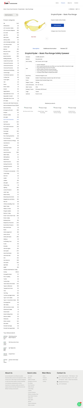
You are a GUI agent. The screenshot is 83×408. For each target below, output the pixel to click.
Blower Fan (6, 54)
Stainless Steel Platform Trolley (11, 269)
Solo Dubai (6, 262)
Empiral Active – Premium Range (72, 112)
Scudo (5, 243)
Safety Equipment (8, 232)
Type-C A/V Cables (8, 297)
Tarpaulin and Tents (8, 288)
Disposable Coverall (8, 96)
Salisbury (6, 239)
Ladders (5, 180)
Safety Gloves (7, 234)
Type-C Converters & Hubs (10, 300)
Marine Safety (7, 194)
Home (5, 9)
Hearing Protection (8, 164)
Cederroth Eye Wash (8, 61)
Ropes (5, 229)
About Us (45, 379)
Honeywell (6, 168)
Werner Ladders (7, 316)
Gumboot (6, 145)
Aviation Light (7, 46)
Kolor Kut (6, 175)
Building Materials (7, 58)
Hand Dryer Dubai (7, 147)
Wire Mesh (6, 323)
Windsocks (6, 318)
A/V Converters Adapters (9, 30)
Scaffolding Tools (7, 241)
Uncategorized (7, 302)
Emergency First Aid (8, 110)
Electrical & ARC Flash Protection (11, 103)
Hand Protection (7, 152)
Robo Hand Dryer (7, 227)
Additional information (49, 48)
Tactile (5, 279)
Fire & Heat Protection (8, 126)
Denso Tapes (6, 86)
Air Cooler (6, 32)
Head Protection (7, 161)
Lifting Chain (6, 185)
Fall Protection (7, 124)
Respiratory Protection (9, 222)
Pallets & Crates (7, 208)
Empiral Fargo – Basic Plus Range (42, 112)
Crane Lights (6, 79)
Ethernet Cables (7, 114)
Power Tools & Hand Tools (9, 215)
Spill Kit (29, 401)
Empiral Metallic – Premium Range (57, 112)
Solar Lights (6, 250)
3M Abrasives (6, 25)
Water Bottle (6, 311)
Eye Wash (6, 122)
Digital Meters (7, 91)
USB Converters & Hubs (9, 307)
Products (45, 377)
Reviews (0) (64, 48)
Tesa (5, 290)
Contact (44, 381)
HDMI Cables (6, 154)
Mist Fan (5, 201)
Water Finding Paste (8, 314)
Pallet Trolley (6, 206)
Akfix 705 (6, 35)
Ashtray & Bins (7, 39)
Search (17, 15)
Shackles (6, 246)
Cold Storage (6, 72)
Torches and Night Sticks (9, 295)
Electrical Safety (7, 107)
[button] (79, 404)
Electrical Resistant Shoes (9, 105)
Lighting (5, 187)
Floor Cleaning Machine (9, 136)
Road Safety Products (8, 225)
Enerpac (5, 112)
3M (4, 23)
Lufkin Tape (6, 192)
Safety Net (30, 397)
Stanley (5, 272)
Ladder (5, 178)
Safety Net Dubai (7, 236)
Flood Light (6, 131)
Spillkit (5, 267)
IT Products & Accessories (9, 171)
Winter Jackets (7, 321)
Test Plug (6, 293)
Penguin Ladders (7, 211)
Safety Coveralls (31, 379)
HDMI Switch (6, 159)
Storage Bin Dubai (8, 274)
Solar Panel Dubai (7, 253)
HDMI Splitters (7, 157)
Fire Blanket (6, 129)
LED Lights (6, 182)
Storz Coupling (7, 276)
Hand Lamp (6, 150)
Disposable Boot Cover (9, 93)
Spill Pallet (6, 265)
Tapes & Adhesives (8, 286)
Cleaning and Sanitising (9, 70)
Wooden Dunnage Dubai (9, 328)
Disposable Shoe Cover (9, 98)
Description (36, 48)
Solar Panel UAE (7, 255)
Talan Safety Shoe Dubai (9, 283)
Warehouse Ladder (8, 309)
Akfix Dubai (6, 37)
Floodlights (6, 133)
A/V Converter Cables (8, 28)
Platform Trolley (7, 213)
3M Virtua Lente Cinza (28, 111)
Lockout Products (7, 190)
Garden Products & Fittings (10, 140)
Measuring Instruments (9, 197)
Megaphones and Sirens (9, 199)
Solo (4, 258)
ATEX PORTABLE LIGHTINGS (9, 42)
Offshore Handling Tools (9, 204)
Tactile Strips (6, 281)
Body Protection (7, 56)
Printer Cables (7, 218)
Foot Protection (7, 138)
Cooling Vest (6, 77)
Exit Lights (6, 117)
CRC (5, 82)
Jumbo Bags (6, 173)
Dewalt (5, 89)
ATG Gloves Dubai (8, 44)
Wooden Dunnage (8, 326)
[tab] (36, 48)
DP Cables (6, 100)
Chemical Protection (8, 63)
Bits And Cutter (7, 51)
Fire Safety (30, 383)
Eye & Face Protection (12, 9)
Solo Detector (7, 260)
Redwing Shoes (7, 220)
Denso (5, 84)
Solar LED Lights (7, 248)
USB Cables (6, 304)
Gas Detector (7, 143)
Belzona (5, 49)
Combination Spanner (9, 75)
